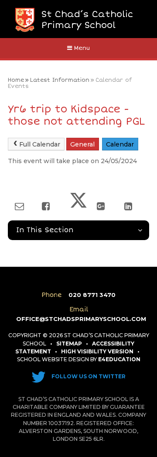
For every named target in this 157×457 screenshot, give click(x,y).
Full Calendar (39, 144)
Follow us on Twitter (88, 376)
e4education (119, 359)
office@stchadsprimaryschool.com (81, 318)
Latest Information (59, 80)
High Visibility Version (97, 351)
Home (16, 80)
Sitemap (69, 343)
